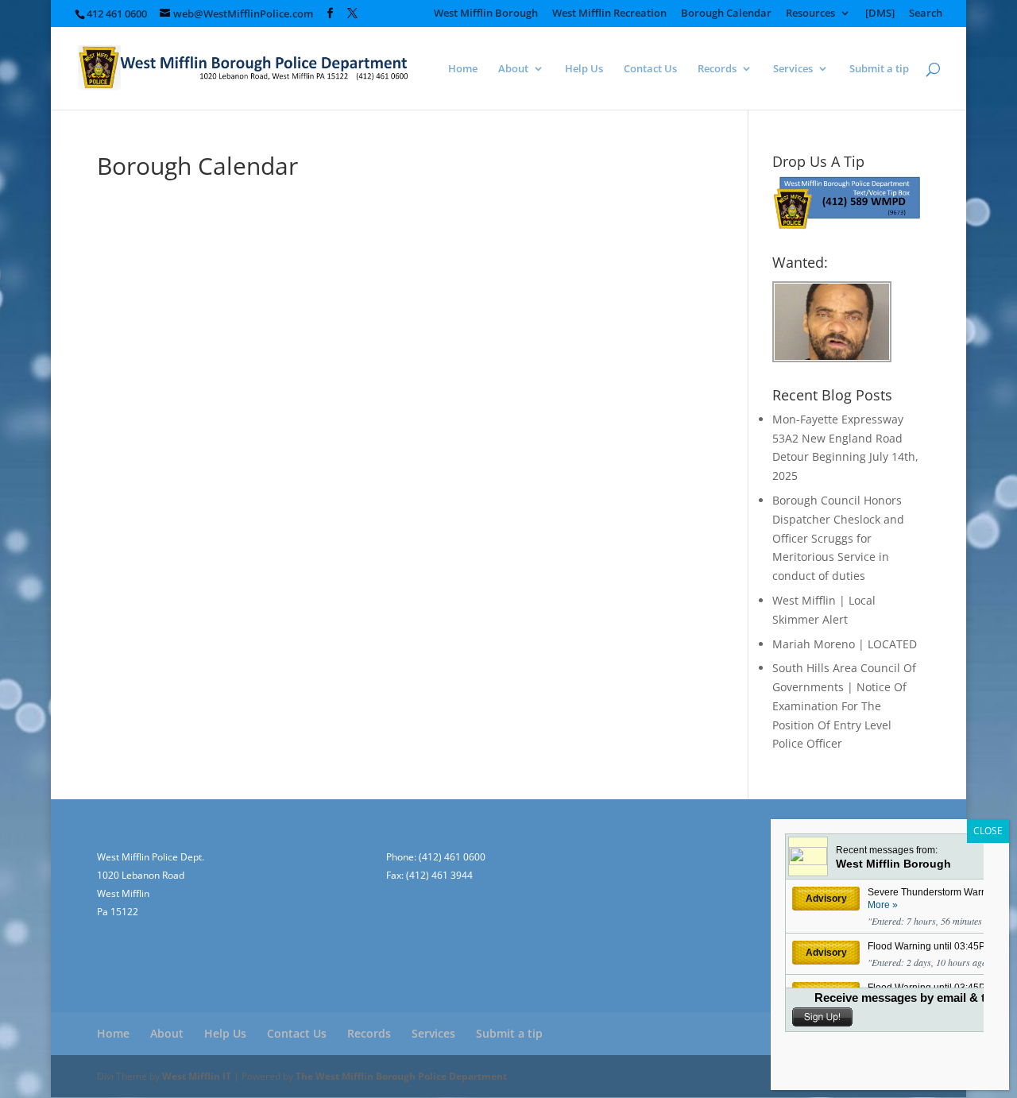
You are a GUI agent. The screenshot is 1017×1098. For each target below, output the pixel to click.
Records (717, 69)
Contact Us (650, 69)
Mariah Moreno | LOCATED (844, 643)
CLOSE (988, 830)
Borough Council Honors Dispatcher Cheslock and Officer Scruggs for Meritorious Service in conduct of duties (838, 538)
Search (925, 14)
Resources (810, 14)
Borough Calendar (726, 14)
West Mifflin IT (196, 1076)
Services (793, 69)
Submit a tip (879, 69)
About (513, 69)
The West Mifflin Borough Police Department (401, 1076)
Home (463, 69)
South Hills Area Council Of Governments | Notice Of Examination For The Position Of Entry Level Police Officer (844, 705)
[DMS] (880, 14)
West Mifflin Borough (486, 14)
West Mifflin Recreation (609, 14)
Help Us (584, 69)
